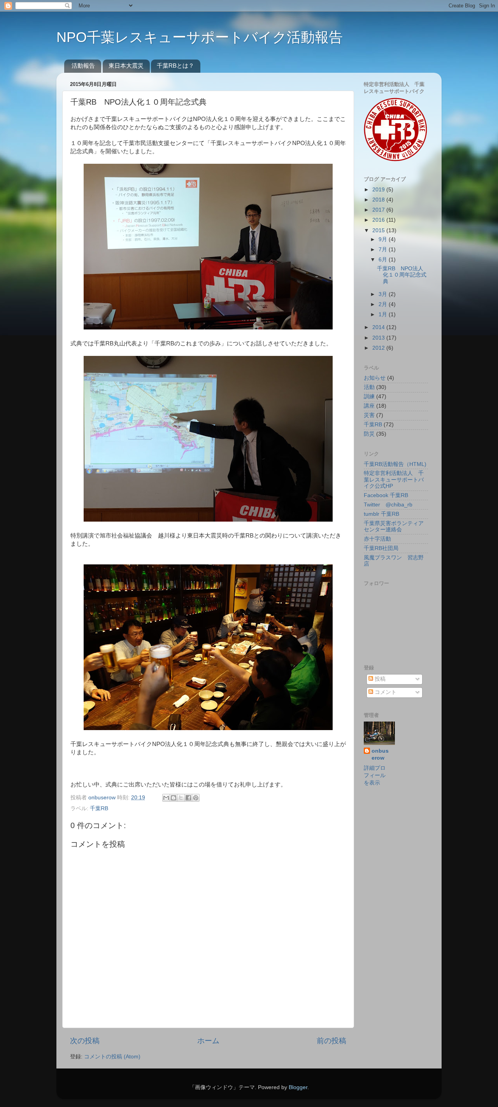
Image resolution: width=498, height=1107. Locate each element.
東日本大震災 (126, 65)
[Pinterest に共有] (196, 798)
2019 (379, 190)
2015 (379, 230)
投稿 (379, 679)
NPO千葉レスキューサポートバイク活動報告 (199, 37)
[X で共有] (181, 798)
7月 (384, 249)
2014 (379, 327)
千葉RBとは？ (175, 65)
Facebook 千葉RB (386, 495)
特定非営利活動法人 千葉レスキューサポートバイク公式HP (394, 479)
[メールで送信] (166, 798)
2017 (379, 210)
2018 (379, 200)
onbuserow (102, 797)
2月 (384, 304)
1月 (384, 314)
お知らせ (375, 378)
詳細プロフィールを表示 (375, 775)
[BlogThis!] (173, 798)
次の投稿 (85, 1041)
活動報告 (83, 65)
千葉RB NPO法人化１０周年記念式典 (401, 275)
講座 (369, 406)
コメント (384, 692)
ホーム (208, 1041)
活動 (369, 387)
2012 (379, 348)
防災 (369, 434)
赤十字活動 (377, 539)
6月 (384, 260)
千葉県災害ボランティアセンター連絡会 (394, 526)
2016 (379, 220)
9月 (384, 239)
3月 (384, 294)
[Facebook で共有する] (188, 798)
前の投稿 (331, 1041)
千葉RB (99, 808)
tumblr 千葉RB (381, 514)
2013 (379, 338)
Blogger (298, 1087)
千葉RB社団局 (381, 548)
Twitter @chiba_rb (388, 505)
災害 (369, 415)
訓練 (369, 396)
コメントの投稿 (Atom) (112, 1057)
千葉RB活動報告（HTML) (395, 464)
